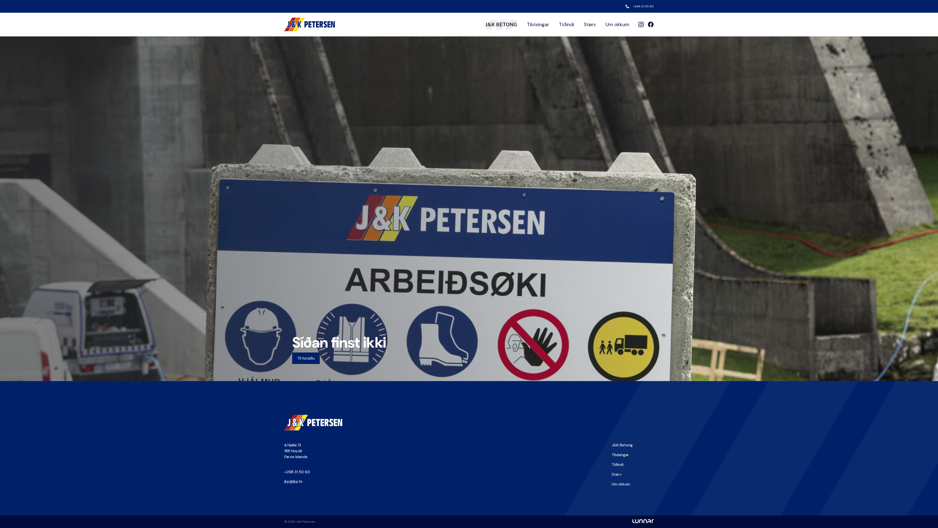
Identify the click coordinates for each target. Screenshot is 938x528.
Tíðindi (566, 24)
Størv (590, 24)
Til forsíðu (306, 358)
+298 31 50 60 (643, 6)
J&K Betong (622, 445)
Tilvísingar (538, 24)
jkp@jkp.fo (293, 481)
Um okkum (617, 24)
